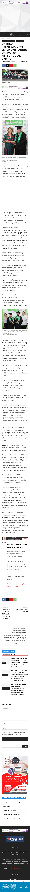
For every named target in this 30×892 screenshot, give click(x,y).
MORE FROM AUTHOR (9, 654)
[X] (7, 65)
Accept (20, 887)
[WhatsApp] (14, 65)
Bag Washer (6, 806)
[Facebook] (3, 65)
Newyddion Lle (20, 40)
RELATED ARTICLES (8, 651)
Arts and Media (4, 688)
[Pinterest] (11, 65)
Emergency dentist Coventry (11, 802)
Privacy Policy (26, 887)
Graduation (12, 40)
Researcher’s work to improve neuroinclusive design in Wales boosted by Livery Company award (18, 690)
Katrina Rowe (6, 61)
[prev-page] (3, 699)
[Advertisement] (15, 16)
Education (8, 38)
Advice (3, 662)
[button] (3, 34)
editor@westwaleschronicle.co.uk (18, 868)
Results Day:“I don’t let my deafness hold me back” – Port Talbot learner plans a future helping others (19, 676)
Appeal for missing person (21, 610)
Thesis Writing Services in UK (11, 819)
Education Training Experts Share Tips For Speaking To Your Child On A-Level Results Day (19, 663)
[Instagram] (15, 879)
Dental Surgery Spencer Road (11, 814)
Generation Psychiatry (9, 810)
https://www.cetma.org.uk (19, 628)
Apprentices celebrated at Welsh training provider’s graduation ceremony (7, 614)
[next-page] (5, 699)
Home (3, 38)
